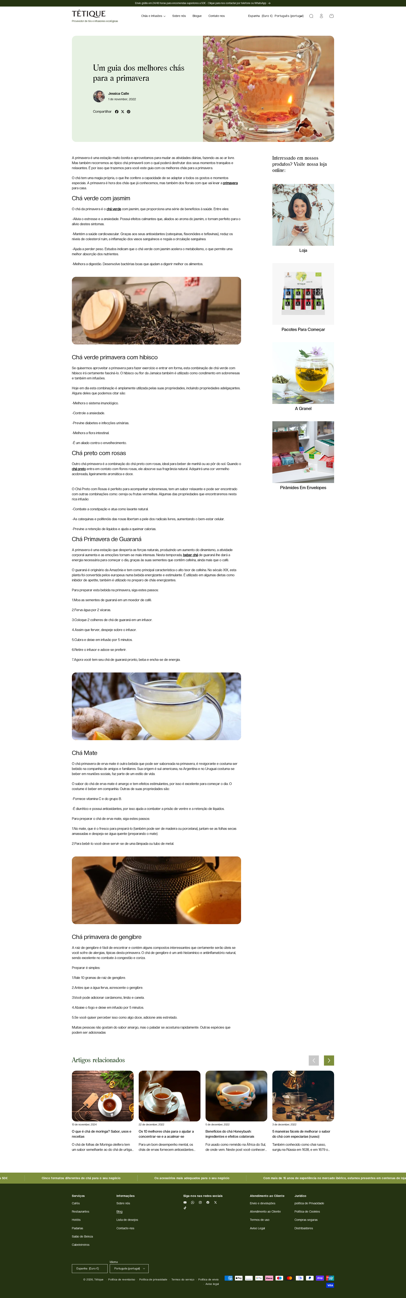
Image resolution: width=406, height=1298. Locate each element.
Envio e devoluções (262, 1203)
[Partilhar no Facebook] (116, 111)
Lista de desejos (127, 1220)
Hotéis (76, 1220)
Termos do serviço (183, 1279)
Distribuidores (304, 1228)
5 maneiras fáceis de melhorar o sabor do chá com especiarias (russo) (301, 1134)
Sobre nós (123, 1203)
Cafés (76, 1203)
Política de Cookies (307, 1211)
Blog (119, 1211)
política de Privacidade (309, 1203)
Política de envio (208, 1279)
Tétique (99, 1279)
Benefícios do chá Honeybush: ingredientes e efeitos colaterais (230, 1134)
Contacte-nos (125, 1228)
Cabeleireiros (80, 1244)
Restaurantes (80, 1211)
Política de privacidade (153, 1279)
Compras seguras (306, 1220)
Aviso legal (212, 1283)
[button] (153, 16)
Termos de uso (259, 1220)
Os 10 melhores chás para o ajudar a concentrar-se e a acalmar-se (166, 1134)
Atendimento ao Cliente (265, 1211)
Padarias (77, 1228)
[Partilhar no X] (122, 111)
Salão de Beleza (82, 1236)
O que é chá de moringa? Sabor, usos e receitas (101, 1134)
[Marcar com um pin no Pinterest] (128, 111)
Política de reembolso (121, 1279)
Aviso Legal (257, 1228)
